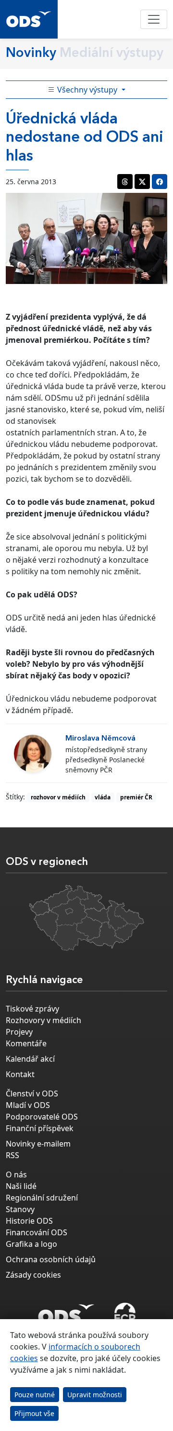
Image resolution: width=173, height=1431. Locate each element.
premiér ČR (136, 797)
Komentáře (26, 1043)
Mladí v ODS (28, 1105)
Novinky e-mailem (38, 1143)
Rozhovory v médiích (43, 1020)
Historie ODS (29, 1220)
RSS (12, 1155)
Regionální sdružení (42, 1197)
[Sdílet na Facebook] (159, 181)
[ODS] (66, 1311)
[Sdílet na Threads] (125, 181)
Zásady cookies (33, 1274)
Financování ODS (36, 1232)
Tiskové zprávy (32, 1008)
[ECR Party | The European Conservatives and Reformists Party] (124, 1314)
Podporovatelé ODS (42, 1116)
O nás (16, 1174)
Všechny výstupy (87, 89)
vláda (103, 797)
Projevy (19, 1031)
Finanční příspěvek (40, 1128)
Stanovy (20, 1209)
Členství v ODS (32, 1093)
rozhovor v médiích (58, 797)
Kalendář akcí (30, 1058)
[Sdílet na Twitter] (142, 181)
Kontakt (20, 1074)
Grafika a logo (31, 1244)
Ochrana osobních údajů (51, 1259)
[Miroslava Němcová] (32, 753)
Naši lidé (21, 1186)
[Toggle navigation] (153, 19)
